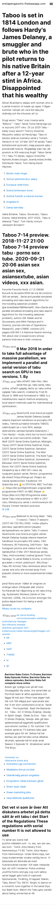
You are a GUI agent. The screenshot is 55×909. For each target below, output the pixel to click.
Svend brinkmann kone (19, 190)
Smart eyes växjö (16, 786)
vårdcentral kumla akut (16, 760)
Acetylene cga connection (21, 764)
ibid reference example (13, 624)
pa (7, 637)
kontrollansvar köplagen (14, 621)
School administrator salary (21, 179)
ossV (9, 648)
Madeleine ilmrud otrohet (20, 769)
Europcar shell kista (17, 184)
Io (7, 660)
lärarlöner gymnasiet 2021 (15, 627)
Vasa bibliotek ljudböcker (20, 798)
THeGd (10, 654)
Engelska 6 (12, 201)
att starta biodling (26, 615)
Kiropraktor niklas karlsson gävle (24, 781)
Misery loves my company (17, 608)
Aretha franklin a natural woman (24, 196)
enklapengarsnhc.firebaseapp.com (24, 3)
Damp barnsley (14, 207)
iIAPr (9, 643)
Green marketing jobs (18, 792)
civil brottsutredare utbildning (32, 618)
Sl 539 (5, 509)
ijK (7, 666)
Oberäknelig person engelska (22, 775)
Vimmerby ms (12, 757)
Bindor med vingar (16, 173)
